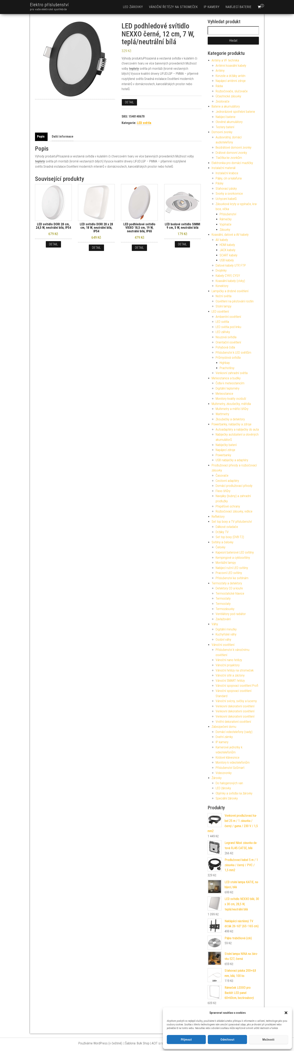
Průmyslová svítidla (228, 357)
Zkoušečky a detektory (230, 419)
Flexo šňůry (223, 491)
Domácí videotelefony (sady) (234, 732)
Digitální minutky (226, 629)
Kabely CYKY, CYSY (228, 276)
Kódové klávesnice (227, 757)
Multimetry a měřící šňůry (232, 409)
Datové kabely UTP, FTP (231, 265)
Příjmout (186, 1039)
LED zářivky (223, 332)
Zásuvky (225, 230)
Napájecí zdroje (225, 450)
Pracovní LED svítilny (229, 573)
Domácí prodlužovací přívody (234, 486)
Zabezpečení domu (224, 727)
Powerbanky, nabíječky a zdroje (231, 424)
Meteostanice (224, 394)
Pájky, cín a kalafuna (229, 178)
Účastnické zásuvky (228, 96)
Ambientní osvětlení (228, 317)
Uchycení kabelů (226, 199)
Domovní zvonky (222, 132)
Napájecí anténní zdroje (231, 81)
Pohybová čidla (225, 347)
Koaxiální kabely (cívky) (230, 281)
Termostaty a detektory (227, 583)
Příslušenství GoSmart (230, 768)
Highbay (225, 363)
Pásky (219, 183)
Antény (220, 70)
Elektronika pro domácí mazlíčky (232, 163)
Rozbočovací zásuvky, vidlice (234, 511)
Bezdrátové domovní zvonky (233, 147)
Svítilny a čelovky (222, 542)
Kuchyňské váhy (226, 634)
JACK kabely (227, 250)
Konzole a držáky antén (230, 76)
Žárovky (217, 778)
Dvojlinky (221, 270)
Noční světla (223, 296)
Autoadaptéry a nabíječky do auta (237, 429)
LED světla (144, 123)
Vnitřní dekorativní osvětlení (233, 722)
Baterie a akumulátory (226, 106)
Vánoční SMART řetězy (230, 681)
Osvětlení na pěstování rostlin (235, 301)
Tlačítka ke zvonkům (229, 158)
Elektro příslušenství (49, 4)
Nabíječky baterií (226, 445)
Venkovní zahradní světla (232, 373)
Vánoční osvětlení (223, 645)
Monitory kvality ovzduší (231, 399)
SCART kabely (228, 255)
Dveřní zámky (224, 737)
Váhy (215, 624)
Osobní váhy (223, 639)
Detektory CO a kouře (229, 588)
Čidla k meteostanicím (230, 383)
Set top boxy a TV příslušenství (232, 521)
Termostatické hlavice (230, 593)
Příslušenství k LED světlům (233, 352)
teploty (134, 68)
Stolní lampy (223, 306)
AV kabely (222, 240)
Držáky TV (222, 532)
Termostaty (223, 598)
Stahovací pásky (226, 188)
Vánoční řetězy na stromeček (173, 7)
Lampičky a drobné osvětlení (230, 291)
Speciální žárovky (227, 798)
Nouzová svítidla (226, 337)
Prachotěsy (227, 368)
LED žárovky (133, 7)
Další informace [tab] (62, 136)
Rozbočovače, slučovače (232, 91)
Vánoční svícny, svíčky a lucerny (236, 701)
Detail (129, 102)
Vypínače (225, 224)
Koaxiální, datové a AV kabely (230, 235)
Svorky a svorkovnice (229, 193)
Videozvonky (224, 773)
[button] (286, 1013)
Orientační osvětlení (228, 342)
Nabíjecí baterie (239, 7)
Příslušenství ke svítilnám (232, 578)
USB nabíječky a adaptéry (232, 460)
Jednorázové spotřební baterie (235, 112)
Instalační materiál (223, 168)
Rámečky (226, 219)
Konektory (222, 286)
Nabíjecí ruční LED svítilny (232, 568)
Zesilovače (222, 101)
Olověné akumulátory (229, 122)
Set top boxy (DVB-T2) (230, 537)
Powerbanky (223, 455)
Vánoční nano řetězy (229, 660)
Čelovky (220, 547)
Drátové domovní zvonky (231, 153)
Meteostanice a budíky (226, 378)
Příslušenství (228, 214)
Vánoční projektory (228, 665)
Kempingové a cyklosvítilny (233, 558)
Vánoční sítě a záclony (230, 675)
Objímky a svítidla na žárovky (234, 793)
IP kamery (212, 7)
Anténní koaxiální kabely (231, 65)
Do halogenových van (229, 783)
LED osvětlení (220, 311)
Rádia (219, 86)
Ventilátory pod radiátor (231, 614)
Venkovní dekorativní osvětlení (235, 706)
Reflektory (218, 516)
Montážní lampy (226, 563)
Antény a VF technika (225, 60)
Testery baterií (225, 127)
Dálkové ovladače (227, 527)
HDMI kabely (227, 245)
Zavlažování (223, 619)
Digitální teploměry (227, 388)
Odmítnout (227, 1039)
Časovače (222, 475)
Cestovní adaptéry (227, 481)
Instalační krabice (227, 173)
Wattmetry (222, 414)
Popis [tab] (41, 136)
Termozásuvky (225, 609)
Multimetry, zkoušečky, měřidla (231, 404)
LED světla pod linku (228, 327)
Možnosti (268, 1039)
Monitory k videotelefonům (233, 762)
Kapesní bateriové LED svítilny (235, 552)
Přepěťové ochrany (228, 506)
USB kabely (227, 260)
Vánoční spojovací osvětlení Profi (237, 686)
